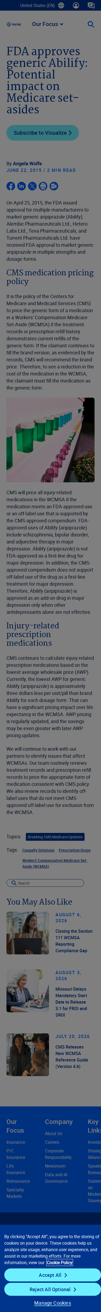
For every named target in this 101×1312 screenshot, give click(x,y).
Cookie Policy (59, 1262)
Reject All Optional (50, 1289)
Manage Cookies (52, 1303)
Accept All (50, 1275)
